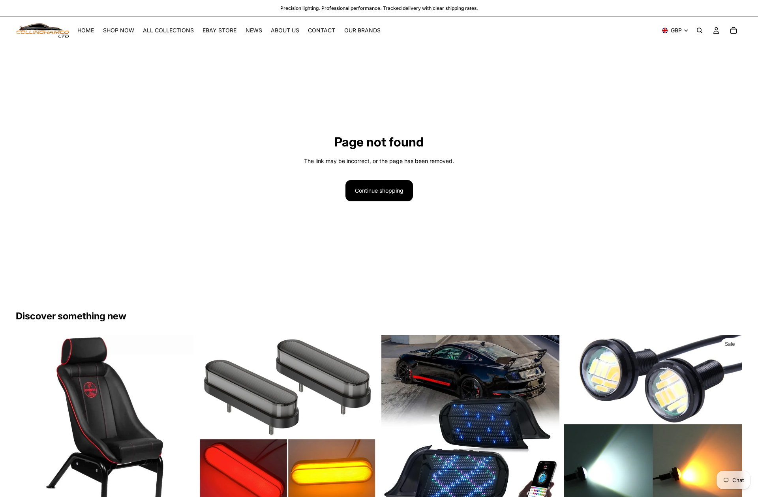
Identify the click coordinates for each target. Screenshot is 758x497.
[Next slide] (182, 424)
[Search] (699, 30)
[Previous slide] (27, 424)
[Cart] (733, 30)
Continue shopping (379, 190)
